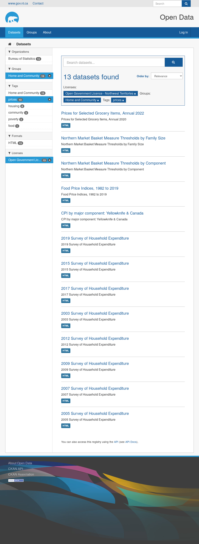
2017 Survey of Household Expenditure (95, 288)
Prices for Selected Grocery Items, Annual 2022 (102, 113)
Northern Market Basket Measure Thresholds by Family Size (113, 138)
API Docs (131, 442)
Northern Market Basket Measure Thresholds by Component (113, 163)
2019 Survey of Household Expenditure (95, 238)
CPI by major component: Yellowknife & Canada (102, 213)
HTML (66, 125)
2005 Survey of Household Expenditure (95, 413)
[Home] (9, 43)
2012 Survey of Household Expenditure (95, 338)
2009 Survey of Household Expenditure (95, 363)
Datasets (14, 32)
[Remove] (135, 93)
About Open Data (20, 463)
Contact (38, 3)
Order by (142, 76)
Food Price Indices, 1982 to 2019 (89, 188)
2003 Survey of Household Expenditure (95, 313)
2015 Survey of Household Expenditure (95, 263)
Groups (32, 32)
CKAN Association (21, 474)
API (116, 442)
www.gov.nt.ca (18, 3)
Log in (183, 32)
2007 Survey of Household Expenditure (95, 388)
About (47, 32)
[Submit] (186, 3)
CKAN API (15, 468)
